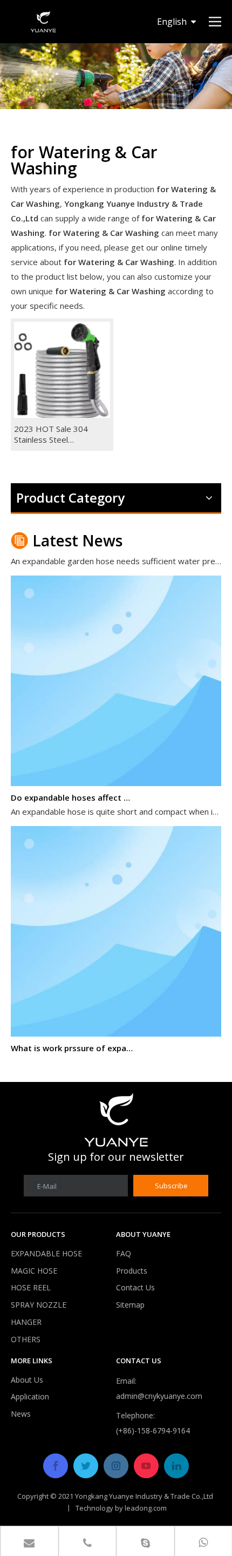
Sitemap (130, 1305)
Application (30, 1396)
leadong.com (146, 1508)
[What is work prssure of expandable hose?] (116, 1028)
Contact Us (135, 1287)
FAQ (123, 1253)
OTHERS (25, 1339)
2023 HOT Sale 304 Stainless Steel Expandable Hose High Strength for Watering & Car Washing (59, 434)
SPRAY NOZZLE (38, 1305)
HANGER (26, 1322)
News (21, 1414)
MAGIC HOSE (34, 1271)
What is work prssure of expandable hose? (72, 1043)
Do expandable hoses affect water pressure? (72, 792)
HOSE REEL (31, 1287)
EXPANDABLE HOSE (46, 1253)
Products (131, 1271)
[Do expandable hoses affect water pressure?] (116, 778)
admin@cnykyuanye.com (159, 1396)
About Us (27, 1380)
